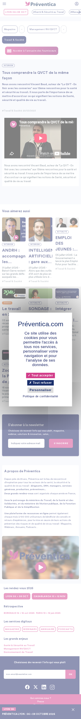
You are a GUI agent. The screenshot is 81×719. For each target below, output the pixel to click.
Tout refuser (42, 382)
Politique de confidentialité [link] (40, 396)
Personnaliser (40, 390)
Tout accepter (42, 375)
